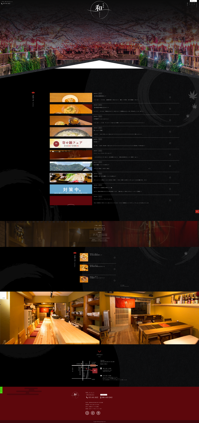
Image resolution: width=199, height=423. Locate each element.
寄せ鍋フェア (96, 141)
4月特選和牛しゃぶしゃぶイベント (101, 118)
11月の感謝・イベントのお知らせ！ (101, 164)
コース (189, 3)
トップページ (196, 4)
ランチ (194, 3)
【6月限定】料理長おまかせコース (101, 107)
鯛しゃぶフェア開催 (98, 130)
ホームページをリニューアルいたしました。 (103, 199)
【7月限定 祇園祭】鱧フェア (100, 96)
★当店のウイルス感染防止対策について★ (103, 187)
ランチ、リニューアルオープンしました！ (103, 153)
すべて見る (122, 285)
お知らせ (187, 4)
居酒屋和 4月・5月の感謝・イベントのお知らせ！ (105, 176)
